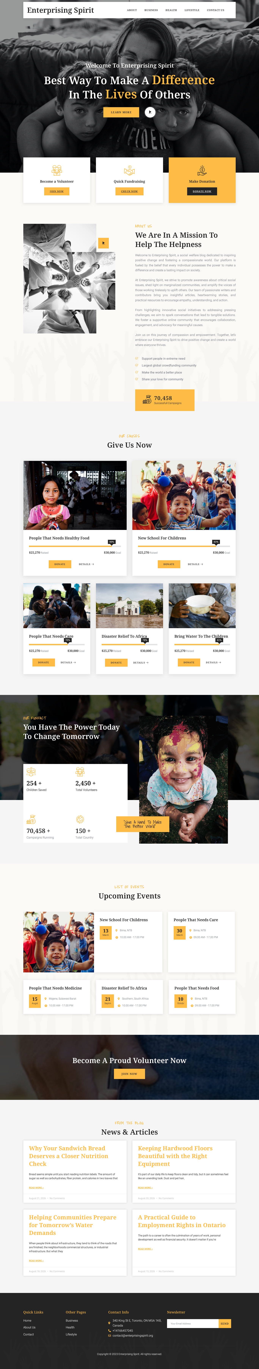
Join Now (57, 191)
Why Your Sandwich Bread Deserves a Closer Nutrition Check (68, 1156)
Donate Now (202, 191)
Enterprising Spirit (60, 10)
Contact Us (215, 10)
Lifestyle (192, 10)
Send (225, 1323)
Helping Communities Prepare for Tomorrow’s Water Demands (72, 1225)
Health (171, 10)
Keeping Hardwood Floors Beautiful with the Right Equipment (175, 1156)
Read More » (36, 1187)
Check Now (129, 191)
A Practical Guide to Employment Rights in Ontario (182, 1221)
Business (151, 10)
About (132, 10)
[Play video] (150, 112)
